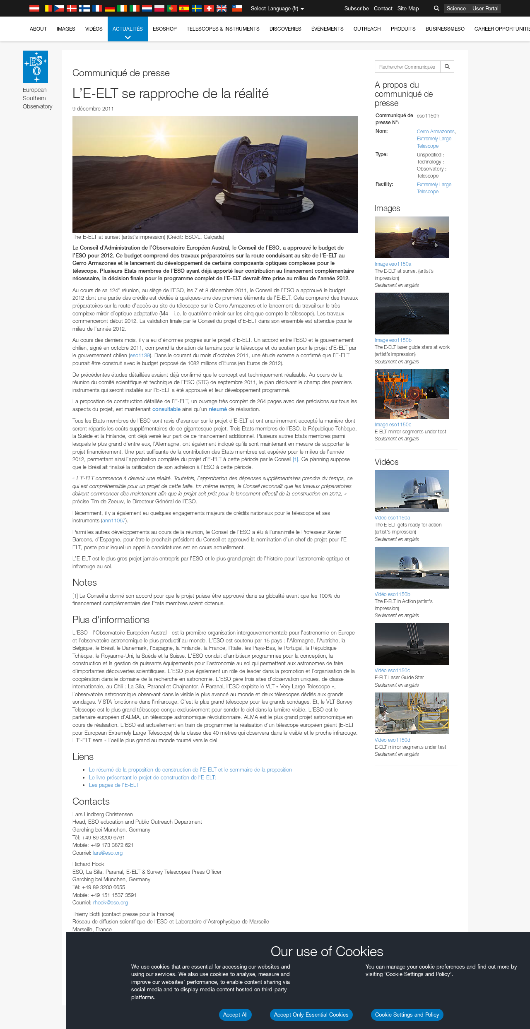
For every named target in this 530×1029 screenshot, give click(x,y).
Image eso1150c (393, 424)
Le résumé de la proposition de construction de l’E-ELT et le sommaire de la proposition (190, 769)
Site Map (408, 8)
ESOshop (165, 29)
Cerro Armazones (436, 131)
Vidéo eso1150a (392, 517)
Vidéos (94, 29)
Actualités (128, 29)
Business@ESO (445, 29)
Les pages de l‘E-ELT (114, 784)
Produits (403, 29)
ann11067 (113, 520)
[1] (295, 459)
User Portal (485, 8)
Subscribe (356, 8)
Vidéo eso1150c (392, 670)
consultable (166, 409)
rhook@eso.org (110, 902)
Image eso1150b (393, 340)
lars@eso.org (108, 852)
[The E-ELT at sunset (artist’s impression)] (215, 174)
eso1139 (140, 355)
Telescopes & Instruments (223, 29)
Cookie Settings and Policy (407, 1014)
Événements (327, 29)
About (38, 29)
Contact (383, 8)
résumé (218, 409)
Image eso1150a (393, 264)
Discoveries (285, 29)
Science (456, 8)
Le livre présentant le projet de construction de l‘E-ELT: (153, 777)
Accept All (235, 1014)
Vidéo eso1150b (392, 594)
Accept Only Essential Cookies (311, 1014)
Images (66, 29)
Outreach (367, 29)
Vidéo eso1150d (392, 740)
